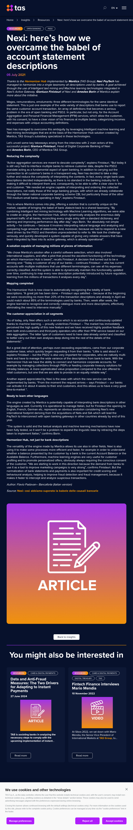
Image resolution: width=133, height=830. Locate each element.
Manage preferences (20, 821)
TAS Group (105, 738)
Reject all (87, 821)
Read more (21, 755)
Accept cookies (114, 821)
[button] (126, 789)
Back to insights (66, 637)
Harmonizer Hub (35, 81)
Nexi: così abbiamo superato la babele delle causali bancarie (57, 491)
